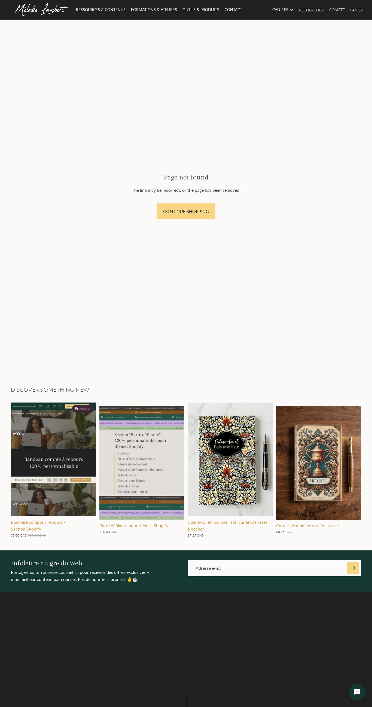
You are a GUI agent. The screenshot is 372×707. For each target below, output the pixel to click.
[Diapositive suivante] (176, 463)
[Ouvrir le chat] (357, 692)
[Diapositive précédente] (107, 463)
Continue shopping (186, 211)
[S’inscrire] (353, 568)
